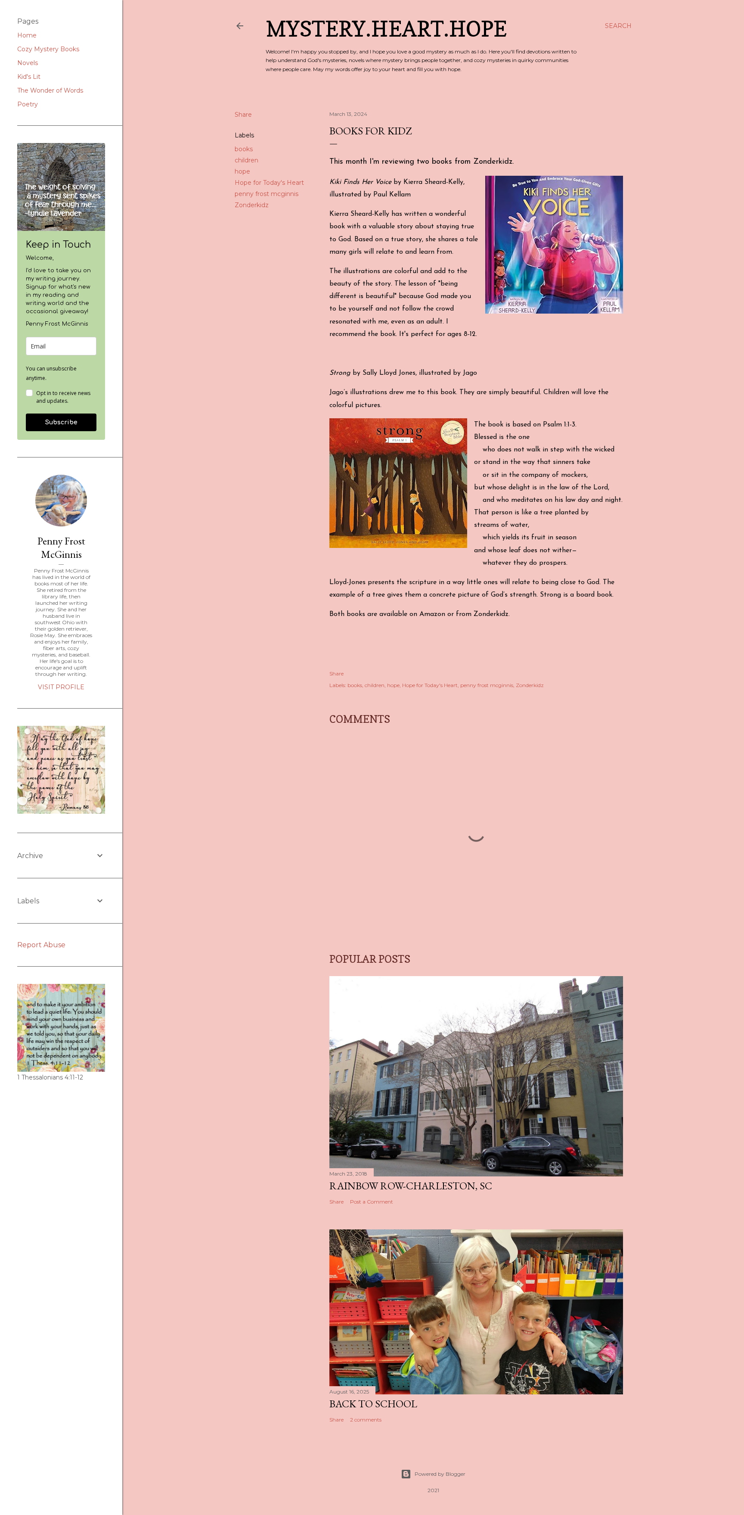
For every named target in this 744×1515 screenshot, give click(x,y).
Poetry (27, 104)
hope (242, 171)
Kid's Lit (28, 77)
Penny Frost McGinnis (61, 547)
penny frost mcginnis (266, 194)
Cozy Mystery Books (48, 49)
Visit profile (61, 687)
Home (27, 35)
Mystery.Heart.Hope (386, 29)
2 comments (365, 1419)
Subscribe (61, 422)
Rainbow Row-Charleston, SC (410, 1185)
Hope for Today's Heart (269, 183)
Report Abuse (41, 945)
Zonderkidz (252, 205)
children (246, 160)
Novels (27, 63)
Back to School (373, 1403)
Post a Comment (371, 1201)
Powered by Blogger (440, 1474)
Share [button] (243, 114)
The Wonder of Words (50, 90)
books (244, 149)
